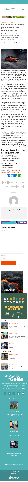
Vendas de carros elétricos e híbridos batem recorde (12, 171)
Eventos (11, 364)
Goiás (17, 182)
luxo (23, 182)
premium (13, 186)
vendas (14, 190)
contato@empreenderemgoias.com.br (14, 464)
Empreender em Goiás (10, 43)
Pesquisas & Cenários (14, 323)
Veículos (12, 22)
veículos (20, 186)
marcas (6, 186)
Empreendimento (13, 354)
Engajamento (6, 22)
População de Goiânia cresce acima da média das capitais (14, 415)
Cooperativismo (13, 333)
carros (5, 182)
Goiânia (11, 182)
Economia (11, 343)
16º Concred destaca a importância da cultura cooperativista (14, 434)
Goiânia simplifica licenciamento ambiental (14, 454)
